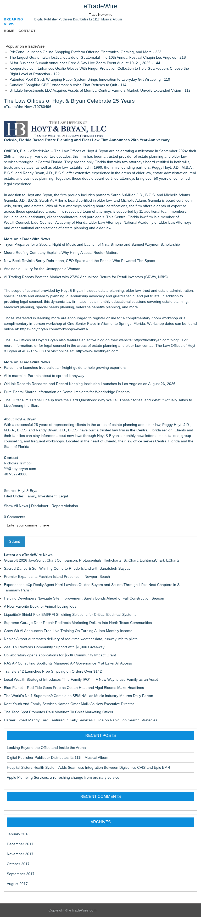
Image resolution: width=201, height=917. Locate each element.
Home (9, 31)
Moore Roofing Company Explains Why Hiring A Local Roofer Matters (61, 252)
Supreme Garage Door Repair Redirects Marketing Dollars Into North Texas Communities (78, 623)
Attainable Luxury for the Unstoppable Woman (42, 269)
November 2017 (20, 854)
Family (30, 496)
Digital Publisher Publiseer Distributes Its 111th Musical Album (78, 19)
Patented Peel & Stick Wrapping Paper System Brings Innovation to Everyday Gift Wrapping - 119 (89, 79)
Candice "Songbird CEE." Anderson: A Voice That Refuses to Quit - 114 (67, 85)
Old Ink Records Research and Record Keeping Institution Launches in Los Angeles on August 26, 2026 (89, 384)
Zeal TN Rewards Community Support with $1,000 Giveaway (54, 647)
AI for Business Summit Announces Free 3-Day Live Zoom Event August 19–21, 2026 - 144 (84, 63)
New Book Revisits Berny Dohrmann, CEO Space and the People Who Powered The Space (79, 261)
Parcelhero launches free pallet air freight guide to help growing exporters (65, 367)
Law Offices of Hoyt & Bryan (85, 151)
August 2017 (17, 884)
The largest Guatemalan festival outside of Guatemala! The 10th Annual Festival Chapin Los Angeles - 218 (97, 57)
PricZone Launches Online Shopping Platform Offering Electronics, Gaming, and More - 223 (85, 52)
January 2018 (18, 834)
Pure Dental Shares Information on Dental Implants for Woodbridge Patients (67, 392)
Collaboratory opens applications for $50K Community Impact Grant (60, 655)
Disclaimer (39, 506)
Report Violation (65, 506)
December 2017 (20, 844)
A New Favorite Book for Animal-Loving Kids (40, 606)
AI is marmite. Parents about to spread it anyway (44, 376)
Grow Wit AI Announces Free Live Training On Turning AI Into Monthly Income (68, 631)
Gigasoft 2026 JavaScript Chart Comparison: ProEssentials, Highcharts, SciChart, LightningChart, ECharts (92, 560)
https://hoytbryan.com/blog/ (156, 340)
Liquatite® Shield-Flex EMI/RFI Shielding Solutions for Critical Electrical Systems (70, 614)
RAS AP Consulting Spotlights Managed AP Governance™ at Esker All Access (68, 663)
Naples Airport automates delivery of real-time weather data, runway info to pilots (70, 639)
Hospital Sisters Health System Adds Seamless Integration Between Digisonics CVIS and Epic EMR (88, 767)
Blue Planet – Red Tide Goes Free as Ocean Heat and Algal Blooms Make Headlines (74, 687)
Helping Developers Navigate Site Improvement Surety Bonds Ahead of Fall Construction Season (84, 598)
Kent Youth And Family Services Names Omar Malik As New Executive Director (69, 704)
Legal (63, 496)
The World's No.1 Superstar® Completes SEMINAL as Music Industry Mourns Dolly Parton (78, 696)
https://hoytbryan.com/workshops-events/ (54, 329)
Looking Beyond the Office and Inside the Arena (46, 747)
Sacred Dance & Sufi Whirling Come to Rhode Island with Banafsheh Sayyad (67, 568)
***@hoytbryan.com (20, 468)
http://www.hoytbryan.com (97, 351)
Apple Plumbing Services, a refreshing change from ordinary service (63, 777)
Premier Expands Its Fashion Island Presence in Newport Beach (57, 576)
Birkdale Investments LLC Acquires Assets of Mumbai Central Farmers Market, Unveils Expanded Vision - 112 (100, 90)
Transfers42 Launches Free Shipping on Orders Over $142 (53, 671)
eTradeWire (100, 6)
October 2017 (18, 864)
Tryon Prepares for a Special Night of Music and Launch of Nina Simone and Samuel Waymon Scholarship (92, 244)
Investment (47, 496)
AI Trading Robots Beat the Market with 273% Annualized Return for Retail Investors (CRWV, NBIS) (86, 277)
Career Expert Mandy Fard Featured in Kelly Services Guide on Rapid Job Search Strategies (80, 720)
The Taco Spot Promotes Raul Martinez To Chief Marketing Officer (58, 712)
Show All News (16, 506)
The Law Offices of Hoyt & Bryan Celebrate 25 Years (69, 101)
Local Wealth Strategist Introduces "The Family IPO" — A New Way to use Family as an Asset (81, 679)
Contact (27, 31)
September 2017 (21, 874)
